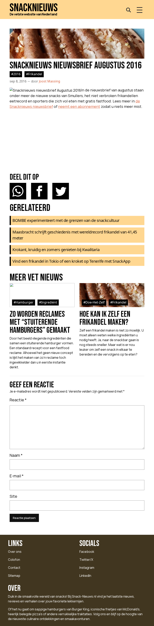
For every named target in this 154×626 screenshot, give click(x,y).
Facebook (86, 551)
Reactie (18, 400)
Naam (16, 455)
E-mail (17, 476)
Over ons (14, 551)
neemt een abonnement (79, 106)
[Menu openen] (139, 10)
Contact (14, 567)
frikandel (35, 74)
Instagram (86, 567)
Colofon (14, 559)
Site (13, 496)
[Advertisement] (77, 139)
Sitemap (14, 575)
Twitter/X (86, 559)
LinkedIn (85, 575)
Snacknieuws (34, 8)
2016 (16, 74)
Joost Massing (49, 81)
